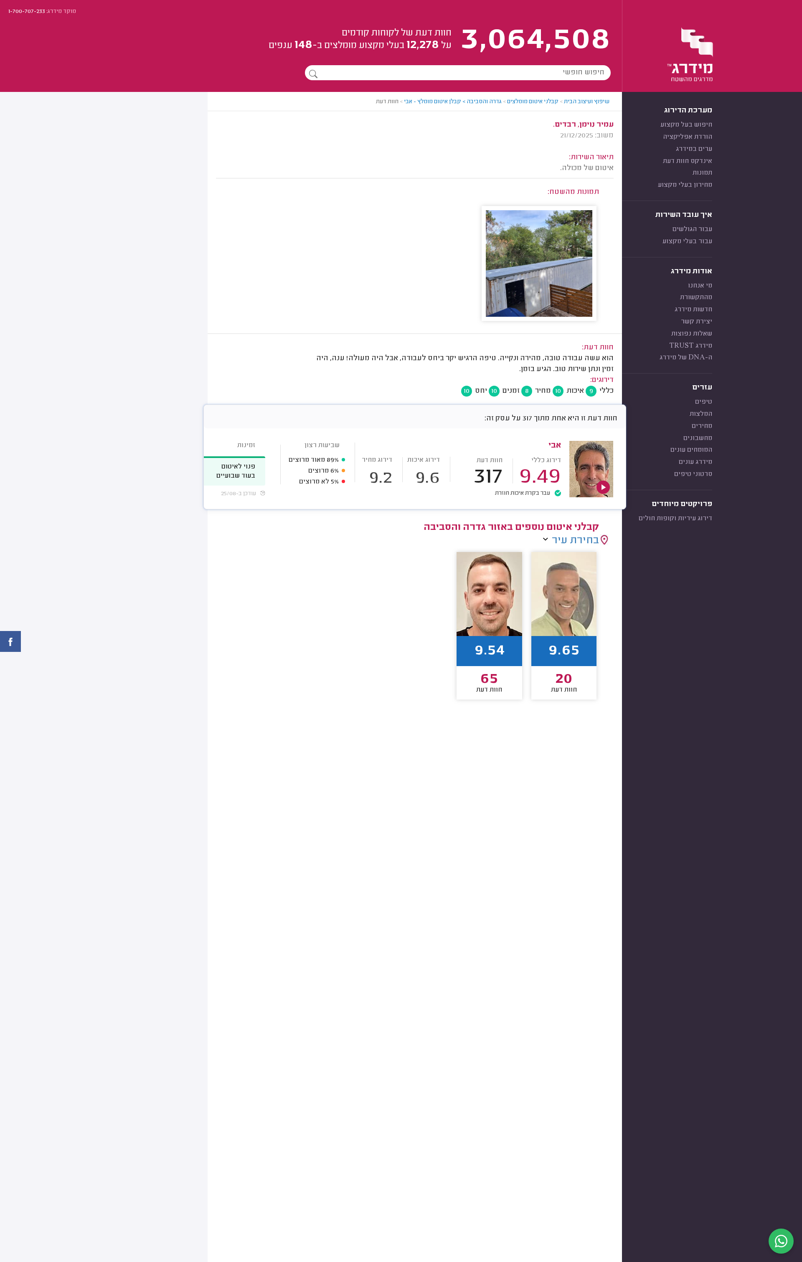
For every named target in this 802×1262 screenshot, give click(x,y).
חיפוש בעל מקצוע (686, 125)
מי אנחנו (700, 286)
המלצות (701, 414)
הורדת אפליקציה (687, 137)
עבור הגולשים (692, 229)
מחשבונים (697, 438)
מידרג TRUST (690, 346)
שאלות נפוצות (691, 334)
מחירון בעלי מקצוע (685, 185)
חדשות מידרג (693, 309)
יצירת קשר (696, 322)
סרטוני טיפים (693, 474)
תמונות (702, 173)
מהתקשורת (696, 297)
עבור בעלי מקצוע (687, 241)
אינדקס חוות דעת (687, 161)
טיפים (703, 402)
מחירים (702, 426)
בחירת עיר (575, 541)
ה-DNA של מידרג (686, 357)
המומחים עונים (691, 450)
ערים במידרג (694, 149)
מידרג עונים (695, 462)
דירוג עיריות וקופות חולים (675, 518)
